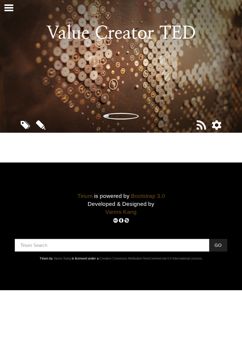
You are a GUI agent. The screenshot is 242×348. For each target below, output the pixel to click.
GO (218, 245)
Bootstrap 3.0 (148, 196)
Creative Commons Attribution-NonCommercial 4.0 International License (150, 258)
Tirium (85, 196)
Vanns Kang (121, 212)
